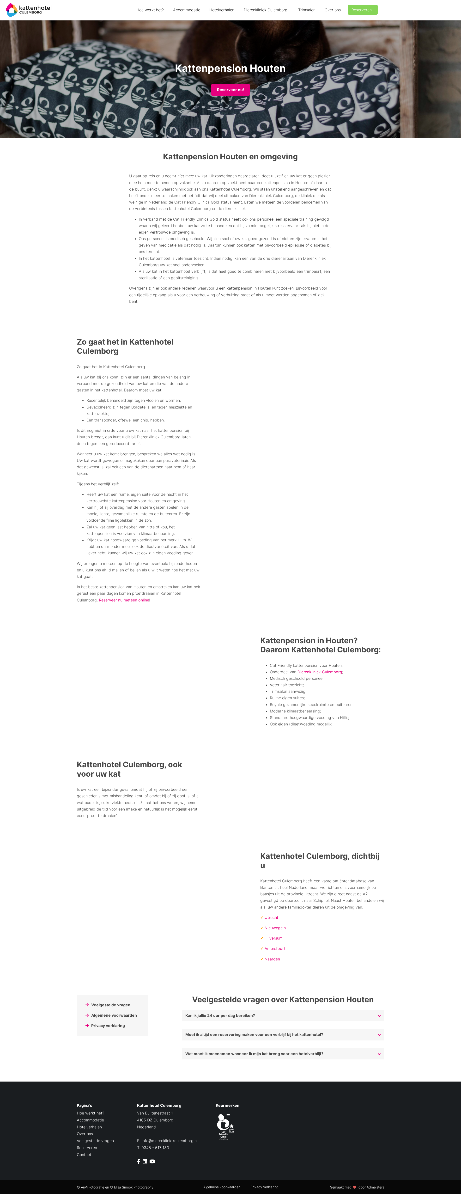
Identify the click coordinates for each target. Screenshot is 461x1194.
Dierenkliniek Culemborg (265, 9)
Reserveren (362, 9)
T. (153, 1147)
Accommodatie (186, 9)
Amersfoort (275, 948)
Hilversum (274, 938)
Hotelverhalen (221, 9)
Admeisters (375, 1187)
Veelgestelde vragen (110, 1004)
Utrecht (271, 917)
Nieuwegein (275, 927)
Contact (84, 1154)
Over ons (333, 9)
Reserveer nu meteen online (124, 600)
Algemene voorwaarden (114, 1015)
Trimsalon (306, 9)
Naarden (272, 959)
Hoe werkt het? (150, 9)
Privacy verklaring (108, 1025)
